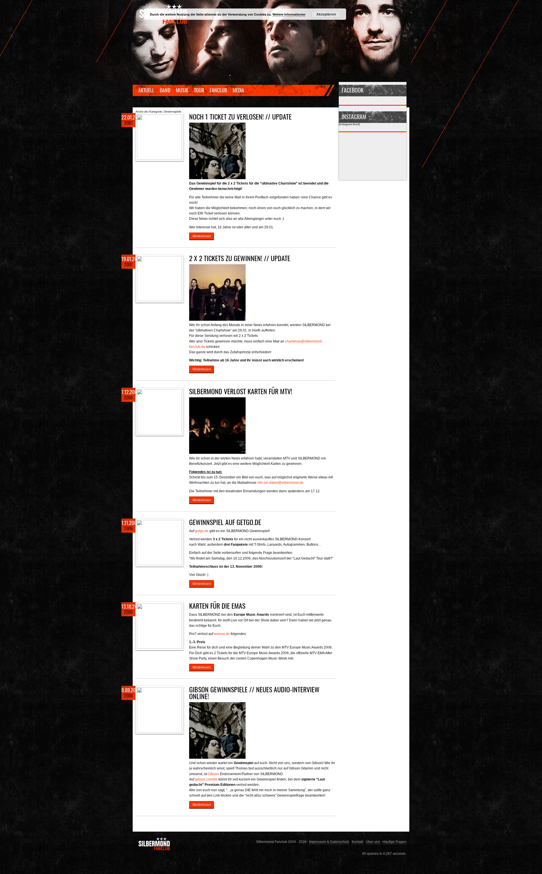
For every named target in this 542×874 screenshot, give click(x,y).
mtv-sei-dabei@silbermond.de (280, 482)
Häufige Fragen (394, 842)
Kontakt (357, 842)
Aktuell (146, 90)
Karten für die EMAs (217, 605)
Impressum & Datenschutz (329, 842)
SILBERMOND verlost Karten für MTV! (240, 391)
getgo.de (202, 531)
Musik (182, 90)
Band (165, 90)
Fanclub (218, 90)
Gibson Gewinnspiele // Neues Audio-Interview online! (254, 692)
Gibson (213, 774)
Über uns (373, 842)
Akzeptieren (326, 14)
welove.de (222, 634)
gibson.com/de (206, 779)
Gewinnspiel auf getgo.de (225, 522)
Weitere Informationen (288, 14)
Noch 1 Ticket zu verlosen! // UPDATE (240, 116)
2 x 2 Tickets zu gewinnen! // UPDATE (239, 258)
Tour (199, 90)
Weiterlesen (202, 236)
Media (238, 90)
